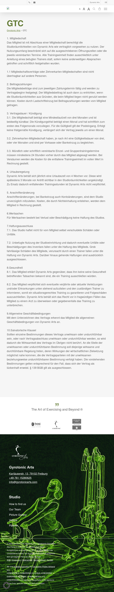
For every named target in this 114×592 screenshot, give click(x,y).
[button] (105, 8)
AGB (9, 560)
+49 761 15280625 (20, 478)
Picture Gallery (18, 514)
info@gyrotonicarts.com (23, 482)
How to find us (17, 504)
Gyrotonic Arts (13, 30)
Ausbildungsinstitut (21, 566)
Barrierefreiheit (40, 560)
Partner (13, 525)
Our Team (15, 509)
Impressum (16, 560)
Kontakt (50, 560)
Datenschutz (27, 560)
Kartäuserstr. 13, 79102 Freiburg (28, 473)
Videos (13, 520)
